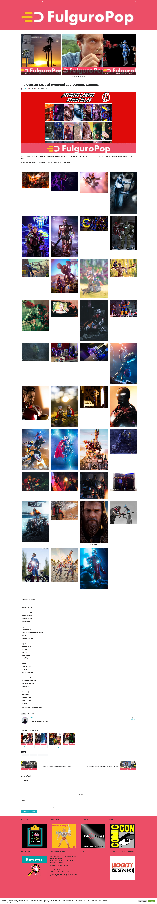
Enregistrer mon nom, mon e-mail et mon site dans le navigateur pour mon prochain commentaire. (48, 807)
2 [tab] (74, 76)
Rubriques (28, 1)
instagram (25, 755)
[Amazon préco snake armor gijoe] (33, 54)
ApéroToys (48, 1)
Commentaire (25, 780)
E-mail (81, 794)
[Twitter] (134, 719)
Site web (23, 800)
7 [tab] (84, 76)
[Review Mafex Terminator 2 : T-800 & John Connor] (74, 54)
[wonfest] (116, 54)
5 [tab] (80, 76)
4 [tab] (78, 76)
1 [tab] (72, 76)
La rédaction (41, 1)
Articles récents (31, 713)
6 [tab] (82, 76)
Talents (23, 752)
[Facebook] (132, 719)
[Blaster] (25, 720)
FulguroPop (41, 719)
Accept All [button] (151, 901)
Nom (22, 794)
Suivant (134, 53)
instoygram (33, 755)
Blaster (25, 88)
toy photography (43, 755)
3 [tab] (76, 76)
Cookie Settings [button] (142, 901)
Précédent (22, 53)
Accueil (22, 1)
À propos (23, 713)
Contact (34, 1)
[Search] (135, 1)
